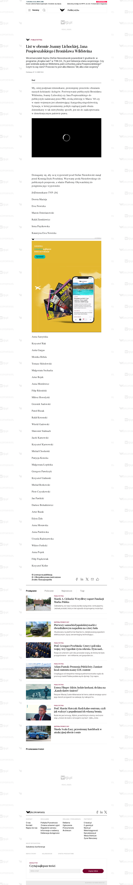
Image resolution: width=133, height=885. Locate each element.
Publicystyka (73, 10)
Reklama (66, 823)
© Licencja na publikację (42, 575)
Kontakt (29, 825)
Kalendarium (47, 854)
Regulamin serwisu (48, 828)
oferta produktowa (66, 854)
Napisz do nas (31, 828)
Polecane (49, 591)
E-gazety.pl (88, 825)
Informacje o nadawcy (50, 830)
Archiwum (67, 830)
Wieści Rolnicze (90, 836)
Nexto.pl (87, 828)
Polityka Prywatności (49, 823)
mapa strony (31, 854)
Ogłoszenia (67, 825)
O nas (28, 823)
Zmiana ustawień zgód (50, 825)
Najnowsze (67, 591)
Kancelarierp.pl (90, 833)
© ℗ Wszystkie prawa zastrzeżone (46, 577)
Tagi (82, 591)
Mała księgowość (91, 830)
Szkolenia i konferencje (35, 847)
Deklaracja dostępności (50, 833)
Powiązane (31, 591)
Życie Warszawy (90, 838)
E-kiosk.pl (88, 823)
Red (33, 80)
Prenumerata (68, 828)
